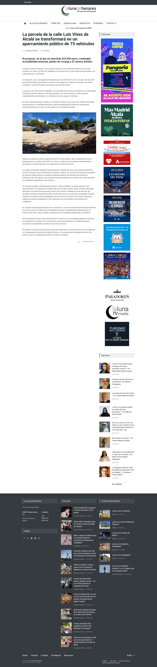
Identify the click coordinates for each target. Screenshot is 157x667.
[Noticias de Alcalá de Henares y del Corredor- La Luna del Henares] (78, 13)
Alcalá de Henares (32, 50)
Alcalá (24, 655)
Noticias (114, 514)
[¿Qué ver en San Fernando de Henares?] (104, 525)
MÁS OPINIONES (117, 484)
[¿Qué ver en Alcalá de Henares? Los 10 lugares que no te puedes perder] (104, 569)
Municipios (68, 655)
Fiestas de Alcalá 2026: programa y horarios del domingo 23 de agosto (82, 626)
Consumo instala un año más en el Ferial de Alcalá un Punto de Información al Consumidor (85, 553)
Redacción (45, 518)
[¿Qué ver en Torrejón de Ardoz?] (104, 536)
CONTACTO (111, 23)
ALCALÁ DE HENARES (38, 23)
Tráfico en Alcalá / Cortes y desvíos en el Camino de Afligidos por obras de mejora (85, 567)
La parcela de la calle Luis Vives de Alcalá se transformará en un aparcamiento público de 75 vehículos (58, 39)
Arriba (129, 655)
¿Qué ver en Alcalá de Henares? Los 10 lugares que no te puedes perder (123, 568)
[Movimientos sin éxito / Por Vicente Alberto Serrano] (104, 442)
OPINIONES (98, 23)
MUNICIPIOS (84, 23)
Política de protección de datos (111, 663)
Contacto (104, 661)
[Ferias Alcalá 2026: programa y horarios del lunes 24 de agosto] (66, 512)
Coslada (44, 655)
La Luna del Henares (36, 661)
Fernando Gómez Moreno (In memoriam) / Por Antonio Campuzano (122, 381)
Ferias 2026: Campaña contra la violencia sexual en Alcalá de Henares (84, 524)
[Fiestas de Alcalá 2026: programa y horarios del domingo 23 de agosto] (66, 628)
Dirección (45, 520)
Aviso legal (113, 661)
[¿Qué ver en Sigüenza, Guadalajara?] (104, 547)
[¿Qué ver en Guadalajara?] (104, 558)
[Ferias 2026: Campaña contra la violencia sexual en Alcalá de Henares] (66, 526)
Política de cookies (124, 661)
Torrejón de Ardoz (79, 648)
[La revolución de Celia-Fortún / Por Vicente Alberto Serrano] (104, 397)
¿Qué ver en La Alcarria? (121, 511)
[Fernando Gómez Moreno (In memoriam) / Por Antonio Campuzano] (104, 383)
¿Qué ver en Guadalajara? (121, 555)
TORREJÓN (55, 23)
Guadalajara (77, 546)
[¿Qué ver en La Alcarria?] (104, 514)
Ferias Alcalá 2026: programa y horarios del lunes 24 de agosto (84, 510)
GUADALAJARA (70, 23)
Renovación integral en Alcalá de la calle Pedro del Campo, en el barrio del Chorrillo (84, 612)
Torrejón (34, 655)
